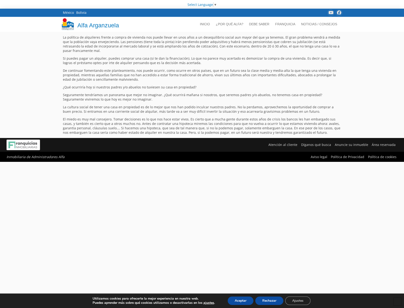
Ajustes (297, 300)
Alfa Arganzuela (98, 25)
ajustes (208, 303)
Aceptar (240, 300)
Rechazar (269, 300)
